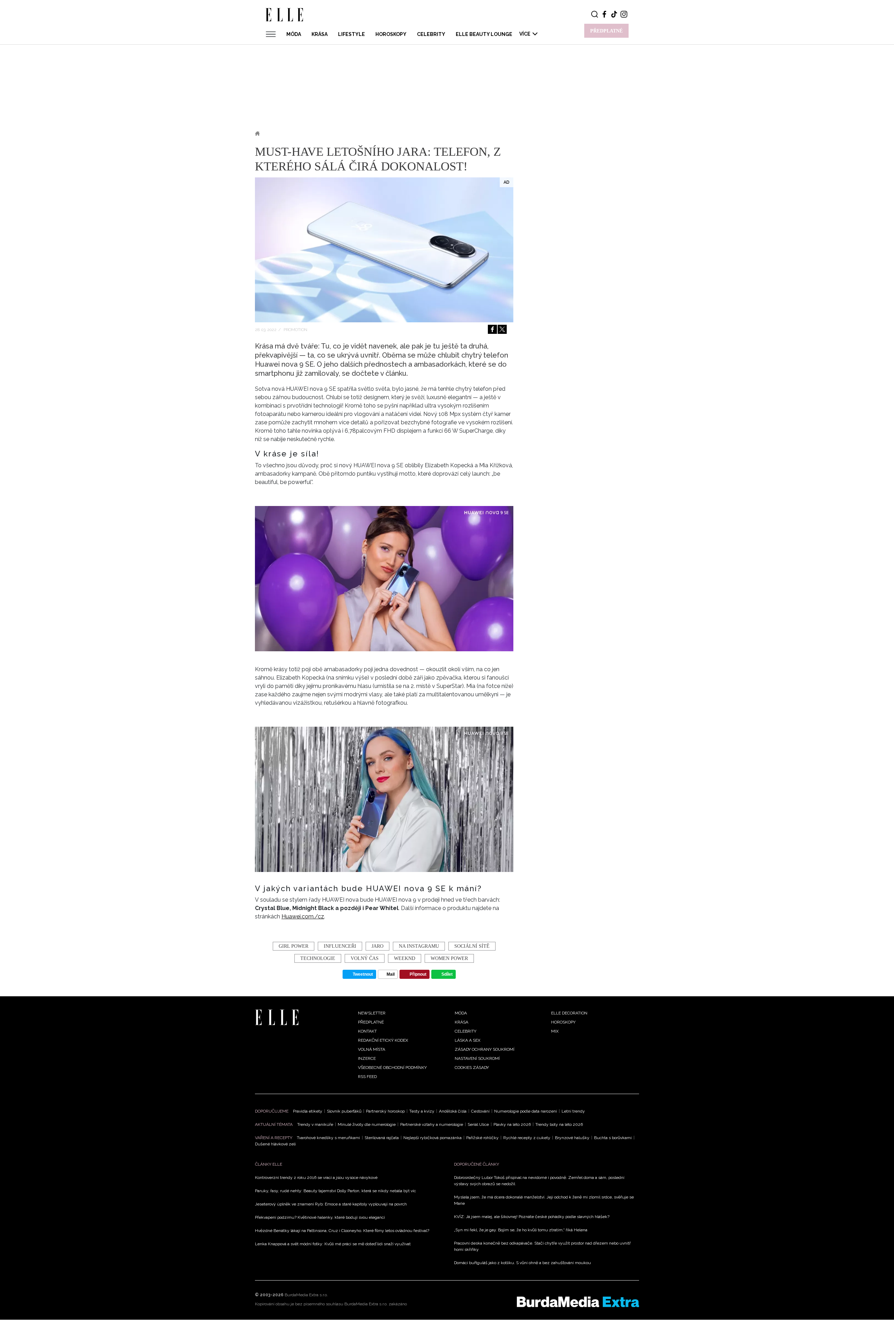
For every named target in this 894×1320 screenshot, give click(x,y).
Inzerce (367, 1058)
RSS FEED (367, 1076)
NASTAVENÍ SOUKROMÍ (477, 1058)
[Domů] (277, 1017)
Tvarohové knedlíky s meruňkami (328, 1137)
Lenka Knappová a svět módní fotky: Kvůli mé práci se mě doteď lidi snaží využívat (333, 1243)
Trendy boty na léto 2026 (559, 1124)
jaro (377, 946)
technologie (317, 958)
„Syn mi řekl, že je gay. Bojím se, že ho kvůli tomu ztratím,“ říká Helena (520, 1229)
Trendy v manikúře (315, 1124)
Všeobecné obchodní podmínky (392, 1067)
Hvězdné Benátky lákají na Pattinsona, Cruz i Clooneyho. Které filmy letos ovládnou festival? (342, 1230)
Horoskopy (390, 34)
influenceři (340, 946)
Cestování (480, 1111)
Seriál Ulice (478, 1124)
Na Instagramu (419, 946)
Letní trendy (573, 1111)
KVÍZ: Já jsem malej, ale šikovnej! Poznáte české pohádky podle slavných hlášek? (531, 1216)
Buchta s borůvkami (613, 1137)
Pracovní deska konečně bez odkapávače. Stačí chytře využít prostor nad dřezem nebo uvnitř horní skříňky (542, 1246)
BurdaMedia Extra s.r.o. (306, 1294)
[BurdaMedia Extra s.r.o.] (578, 1302)
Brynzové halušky (572, 1137)
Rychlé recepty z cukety (526, 1137)
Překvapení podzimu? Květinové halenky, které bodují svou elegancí (320, 1217)
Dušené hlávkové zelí (275, 1144)
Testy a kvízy (421, 1111)
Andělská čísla (453, 1111)
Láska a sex (468, 1040)
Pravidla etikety (307, 1111)
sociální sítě (472, 946)
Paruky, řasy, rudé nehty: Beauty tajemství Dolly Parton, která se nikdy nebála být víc (335, 1190)
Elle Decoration (569, 1013)
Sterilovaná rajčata (382, 1137)
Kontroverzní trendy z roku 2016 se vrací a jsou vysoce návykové (316, 1177)
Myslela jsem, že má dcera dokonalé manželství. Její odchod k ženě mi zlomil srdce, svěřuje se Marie (544, 1200)
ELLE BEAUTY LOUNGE (484, 34)
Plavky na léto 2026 (512, 1124)
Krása (320, 34)
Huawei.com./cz (302, 916)
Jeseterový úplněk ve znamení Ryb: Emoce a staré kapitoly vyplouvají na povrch (331, 1204)
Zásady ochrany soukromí (484, 1049)
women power (449, 958)
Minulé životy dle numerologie (367, 1124)
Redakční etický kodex (383, 1040)
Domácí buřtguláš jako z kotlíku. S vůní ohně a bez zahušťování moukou (522, 1262)
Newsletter (372, 1013)
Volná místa (371, 1049)
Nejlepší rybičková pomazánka (432, 1137)
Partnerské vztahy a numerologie (431, 1124)
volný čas (365, 958)
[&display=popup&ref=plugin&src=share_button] (492, 329)
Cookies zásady (472, 1067)
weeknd (404, 958)
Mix (555, 1031)
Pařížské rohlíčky (482, 1137)
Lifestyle (351, 34)
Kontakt (367, 1031)
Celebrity (431, 34)
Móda (293, 34)
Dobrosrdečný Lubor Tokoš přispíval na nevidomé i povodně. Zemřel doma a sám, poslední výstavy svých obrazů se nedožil (539, 1180)
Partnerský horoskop (385, 1111)
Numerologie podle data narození (525, 1111)
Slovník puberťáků (344, 1111)
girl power (293, 946)
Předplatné (371, 1022)
